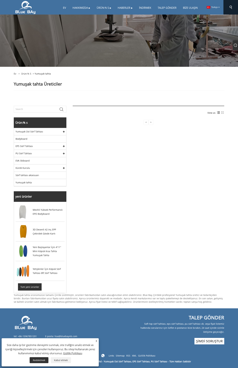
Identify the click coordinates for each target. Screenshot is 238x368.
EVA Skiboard (23, 160)
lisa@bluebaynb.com (66, 336)
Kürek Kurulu (23, 167)
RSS (128, 355)
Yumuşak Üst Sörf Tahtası (29, 131)
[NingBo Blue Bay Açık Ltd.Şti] (25, 7)
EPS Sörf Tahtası (24, 146)
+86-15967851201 (27, 336)
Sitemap (120, 355)
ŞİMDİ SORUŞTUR (209, 341)
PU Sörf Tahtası (24, 153)
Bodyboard (21, 138)
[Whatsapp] (103, 355)
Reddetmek (39, 360)
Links (111, 355)
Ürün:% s (26, 73)
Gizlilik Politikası (146, 355)
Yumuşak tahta (24, 182)
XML (134, 355)
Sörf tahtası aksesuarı (27, 175)
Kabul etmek (61, 360)
